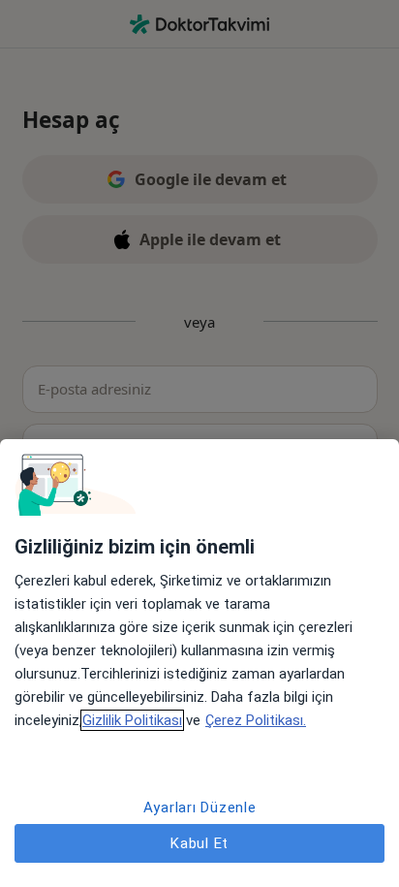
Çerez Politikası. (255, 720)
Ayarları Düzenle (200, 807)
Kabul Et (199, 843)
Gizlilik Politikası (132, 720)
